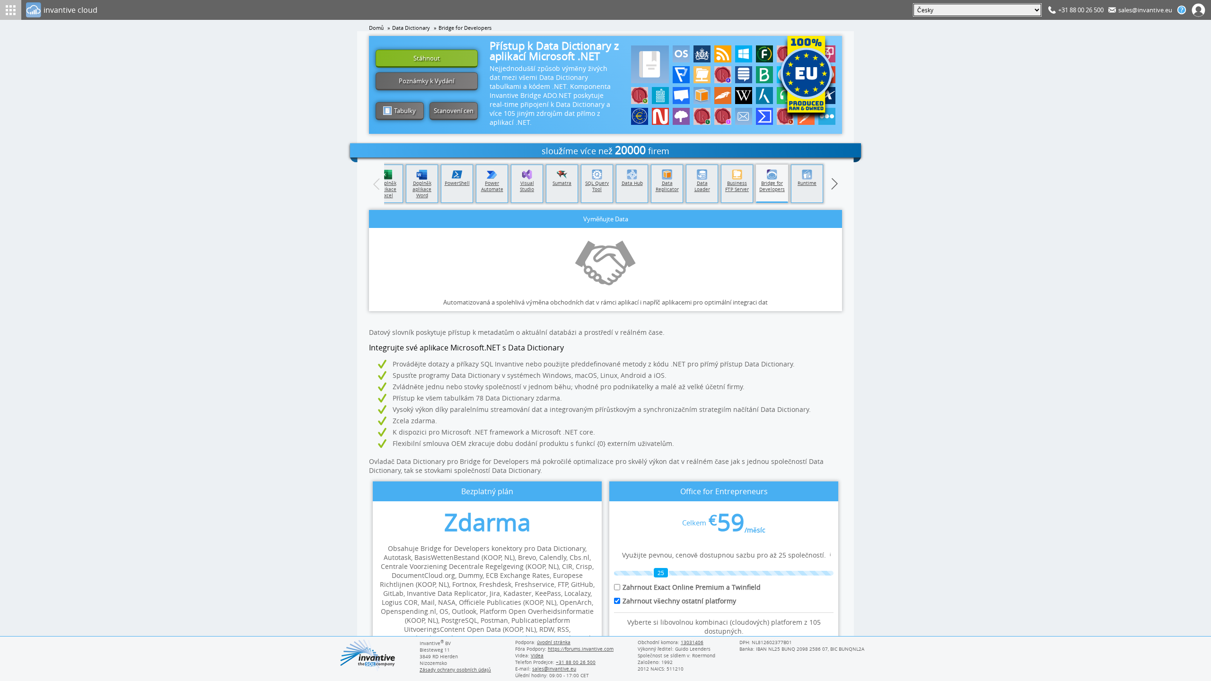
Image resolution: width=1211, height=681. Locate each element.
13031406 (692, 642)
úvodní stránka (553, 642)
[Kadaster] (764, 95)
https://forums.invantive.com (581, 649)
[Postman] (806, 116)
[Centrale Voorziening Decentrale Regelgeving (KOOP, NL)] (702, 116)
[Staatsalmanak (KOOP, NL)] (722, 74)
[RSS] (722, 53)
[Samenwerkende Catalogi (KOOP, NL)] (785, 116)
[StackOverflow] (743, 74)
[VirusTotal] (764, 116)
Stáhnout (426, 58)
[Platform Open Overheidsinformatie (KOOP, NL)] (722, 116)
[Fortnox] (764, 53)
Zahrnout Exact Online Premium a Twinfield (692, 587)
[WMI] (743, 53)
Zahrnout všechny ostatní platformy (679, 600)
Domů (376, 28)
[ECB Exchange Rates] (639, 116)
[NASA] (660, 116)
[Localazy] (681, 74)
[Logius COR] (702, 53)
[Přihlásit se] (1198, 9)
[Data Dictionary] (650, 64)
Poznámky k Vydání (426, 81)
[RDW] (722, 95)
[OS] (681, 53)
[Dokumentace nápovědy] (1181, 10)
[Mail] (743, 116)
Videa (537, 655)
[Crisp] (681, 95)
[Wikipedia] (743, 95)
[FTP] (702, 74)
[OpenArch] (681, 116)
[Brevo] (764, 74)
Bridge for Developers (465, 28)
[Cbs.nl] (660, 95)
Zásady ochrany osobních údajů (455, 669)
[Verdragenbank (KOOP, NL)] (639, 95)
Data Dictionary (411, 28)
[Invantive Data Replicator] (702, 95)
